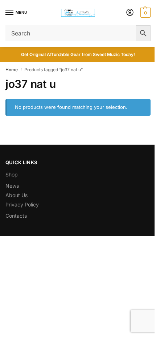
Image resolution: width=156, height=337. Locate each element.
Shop (11, 174)
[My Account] (130, 13)
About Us (16, 195)
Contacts (16, 216)
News (12, 186)
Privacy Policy (22, 204)
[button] (145, 13)
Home (11, 69)
